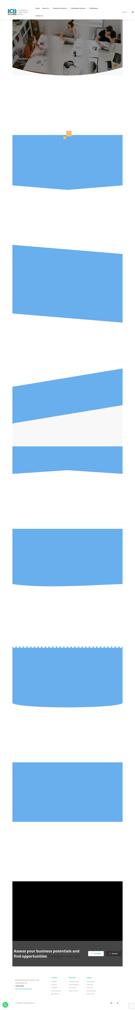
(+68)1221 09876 (19, 986)
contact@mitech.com (21, 983)
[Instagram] (111, 1003)
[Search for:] (127, 12)
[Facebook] (117, 1003)
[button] (5, 1004)
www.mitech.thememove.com (23, 989)
